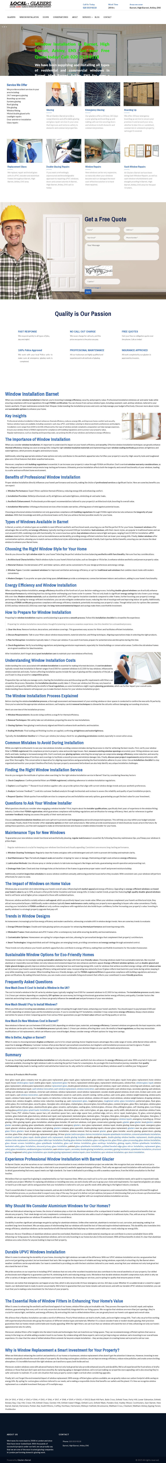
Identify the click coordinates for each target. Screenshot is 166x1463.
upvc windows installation (112, 1152)
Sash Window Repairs (135, 166)
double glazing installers (75, 1137)
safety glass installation (15, 1149)
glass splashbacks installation (49, 1143)
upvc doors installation (134, 1152)
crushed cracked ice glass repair (19, 1137)
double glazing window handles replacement (127, 1137)
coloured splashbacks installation (146, 1134)
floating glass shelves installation (77, 1140)
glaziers (149, 1122)
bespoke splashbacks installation (117, 1134)
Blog (97, 17)
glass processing (130, 1140)
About (75, 17)
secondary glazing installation (117, 1149)
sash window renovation (42, 1089)
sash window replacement (65, 1089)
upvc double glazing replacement (58, 1152)
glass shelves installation (149, 1140)
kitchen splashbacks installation (146, 1143)
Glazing (50, 110)
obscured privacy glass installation (52, 1146)
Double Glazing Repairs (57, 166)
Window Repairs (93, 166)
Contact (107, 17)
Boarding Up (130, 110)
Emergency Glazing (95, 110)
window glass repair (25, 1083)
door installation (93, 1152)
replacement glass (59, 1083)
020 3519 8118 (89, 7)
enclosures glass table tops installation (46, 1140)
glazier (126, 1122)
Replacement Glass (17, 166)
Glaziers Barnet (24, 1460)
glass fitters (10, 1131)
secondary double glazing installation (87, 1149)
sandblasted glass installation (39, 1149)
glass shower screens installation (20, 1143)
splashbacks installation (141, 1149)
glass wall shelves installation (77, 1143)
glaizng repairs (124, 1143)
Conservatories (60, 17)
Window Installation (29, 17)
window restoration (85, 1089)
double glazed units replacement (49, 1137)
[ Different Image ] (93, 287)
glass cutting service (102, 1140)
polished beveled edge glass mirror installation (123, 1146)
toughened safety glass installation (119, 1101)
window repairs (125, 1119)
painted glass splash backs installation (33, 1110)
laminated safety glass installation (20, 1146)
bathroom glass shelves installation (87, 1134)
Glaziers (11, 17)
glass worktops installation (104, 1143)
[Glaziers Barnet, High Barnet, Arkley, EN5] (32, 4)
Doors (46, 17)
